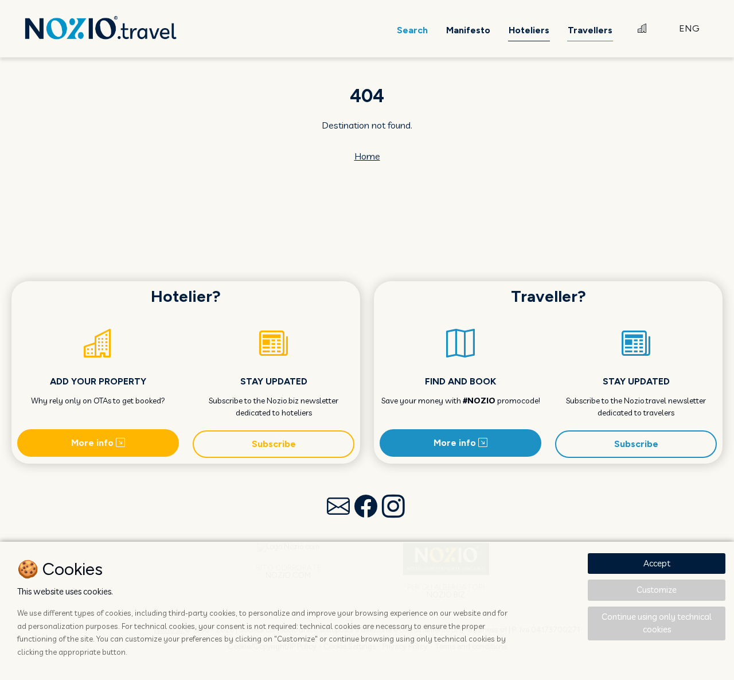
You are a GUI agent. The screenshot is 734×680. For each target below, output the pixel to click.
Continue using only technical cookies (657, 623)
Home (367, 156)
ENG (689, 28)
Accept (656, 563)
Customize (657, 589)
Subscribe (274, 443)
